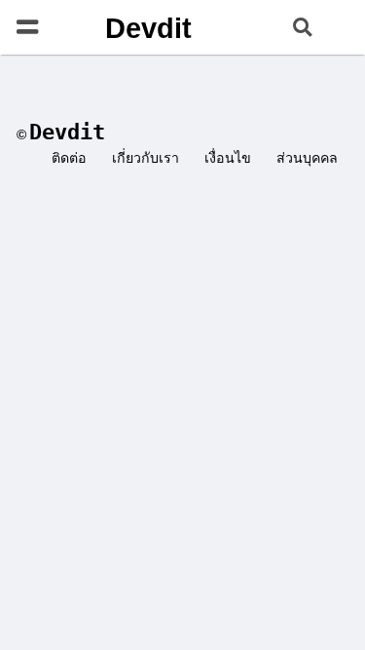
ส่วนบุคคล (307, 158)
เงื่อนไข (227, 158)
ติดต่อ (69, 158)
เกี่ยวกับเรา (145, 158)
